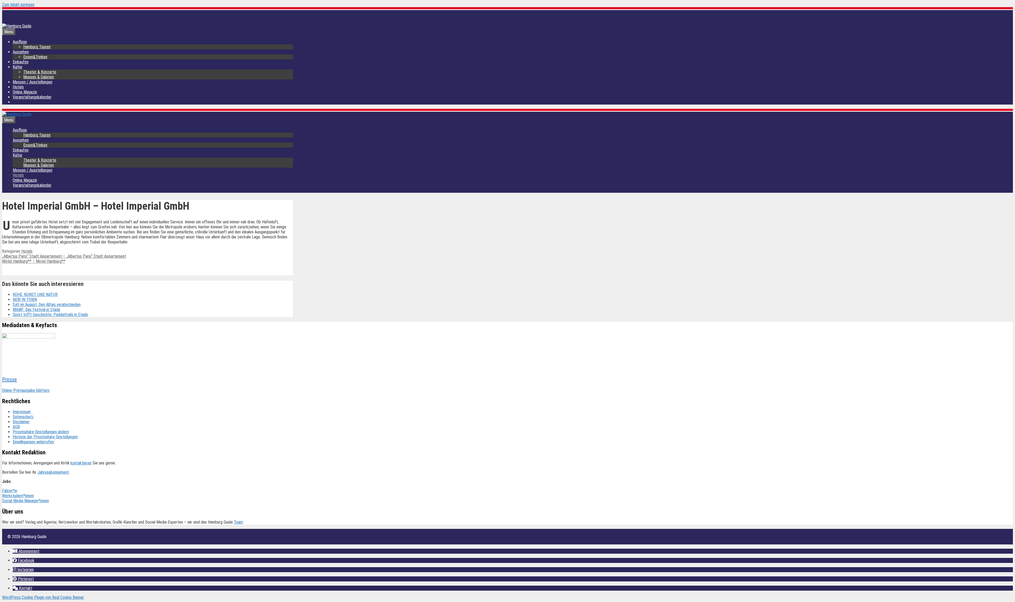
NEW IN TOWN (25, 299)
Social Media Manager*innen (25, 500)
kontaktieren (81, 462)
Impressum (22, 411)
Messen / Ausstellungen (32, 81)
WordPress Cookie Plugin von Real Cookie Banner (43, 597)
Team (238, 522)
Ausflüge (20, 41)
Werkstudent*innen (18, 495)
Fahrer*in (9, 490)
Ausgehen (21, 51)
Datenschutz (23, 416)
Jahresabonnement (53, 472)
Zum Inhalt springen (18, 4)
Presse (9, 379)
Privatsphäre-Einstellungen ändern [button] (41, 431)
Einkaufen (21, 61)
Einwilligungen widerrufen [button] (33, 441)
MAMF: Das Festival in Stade (36, 309)
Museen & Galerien (38, 76)
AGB (16, 426)
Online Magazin (25, 92)
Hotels (18, 87)
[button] (26, 551)
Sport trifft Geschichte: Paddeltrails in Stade (50, 314)
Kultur (17, 66)
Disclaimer (21, 421)
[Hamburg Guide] (16, 114)
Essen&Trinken (35, 56)
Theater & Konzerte (39, 71)
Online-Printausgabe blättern (25, 390)
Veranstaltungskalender (32, 97)
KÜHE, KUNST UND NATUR (35, 294)
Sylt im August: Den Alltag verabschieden (47, 304)
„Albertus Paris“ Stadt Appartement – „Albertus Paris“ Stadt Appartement (64, 256)
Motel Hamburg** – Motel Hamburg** (33, 261)
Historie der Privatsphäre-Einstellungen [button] (45, 436)
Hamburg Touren (36, 46)
